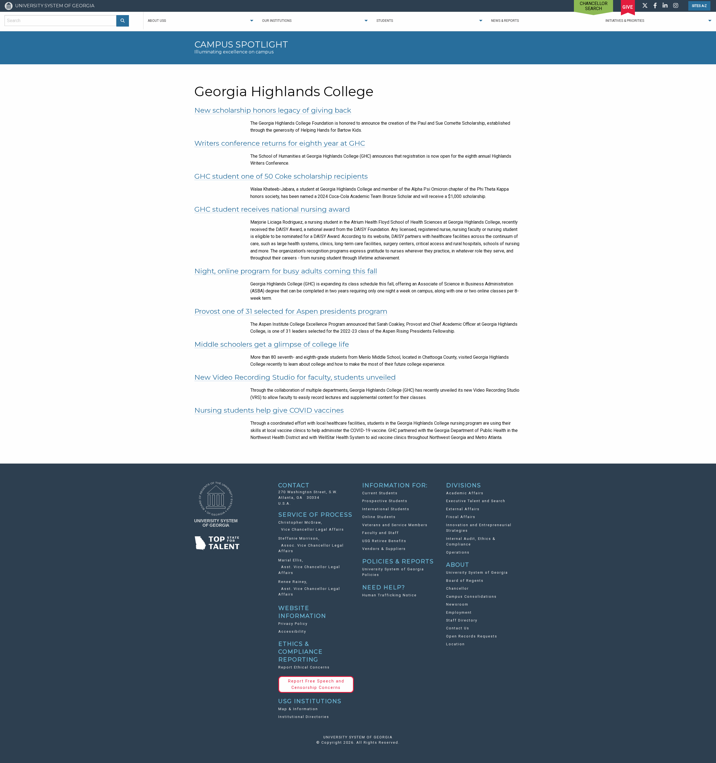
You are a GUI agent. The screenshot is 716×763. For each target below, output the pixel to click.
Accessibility (292, 631)
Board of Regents (465, 580)
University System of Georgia (477, 572)
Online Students (379, 517)
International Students (385, 509)
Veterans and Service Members (395, 525)
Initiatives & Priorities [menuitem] (625, 21)
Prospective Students (385, 501)
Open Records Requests (471, 636)
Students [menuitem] (384, 21)
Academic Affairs (465, 493)
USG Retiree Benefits (384, 541)
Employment (459, 612)
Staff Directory (461, 620)
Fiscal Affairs (460, 517)
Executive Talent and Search (475, 501)
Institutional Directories (303, 717)
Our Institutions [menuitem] (276, 21)
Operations (458, 552)
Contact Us (457, 628)
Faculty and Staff (380, 533)
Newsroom (457, 604)
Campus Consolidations (471, 596)
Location (455, 644)
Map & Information (298, 709)
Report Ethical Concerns (304, 667)
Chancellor (457, 588)
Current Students (380, 493)
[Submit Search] (122, 21)
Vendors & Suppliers (384, 549)
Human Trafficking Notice (389, 595)
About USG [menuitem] (157, 21)
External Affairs (463, 509)
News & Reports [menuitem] (505, 21)
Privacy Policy (293, 624)
